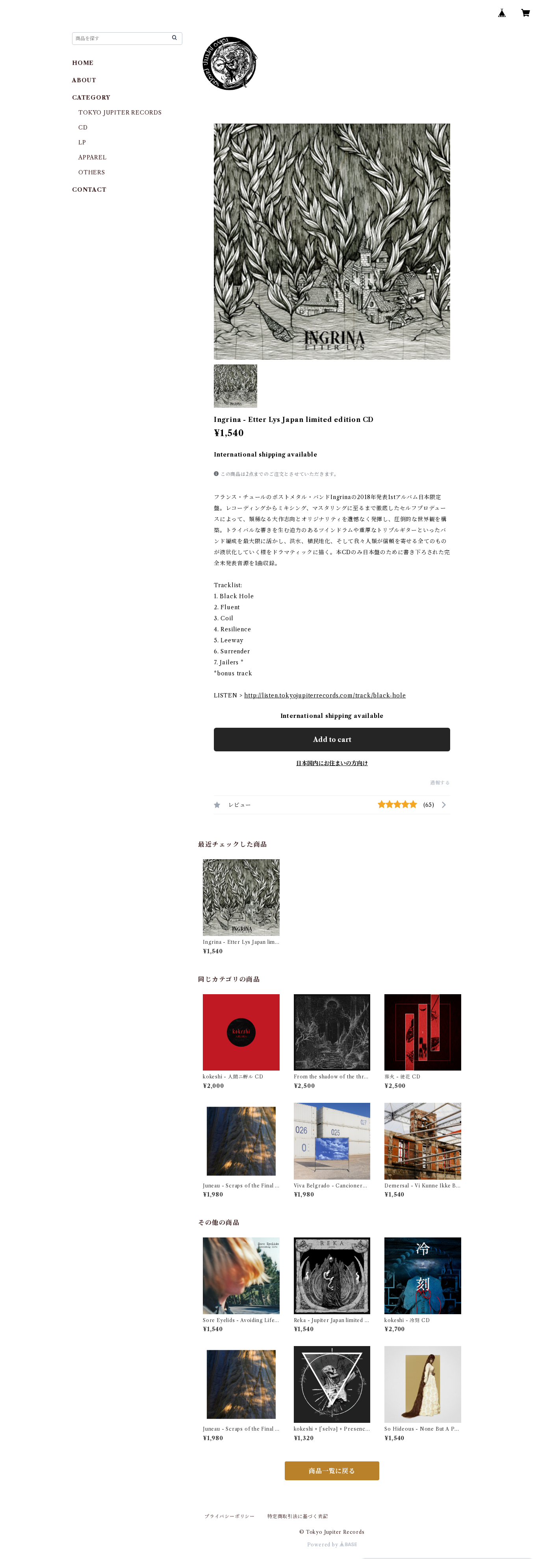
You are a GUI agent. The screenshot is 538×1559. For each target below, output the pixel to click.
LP (82, 142)
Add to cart (332, 739)
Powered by (323, 1545)
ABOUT (84, 80)
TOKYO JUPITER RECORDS (120, 112)
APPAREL (92, 157)
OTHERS (91, 172)
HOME (83, 63)
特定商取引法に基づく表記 (297, 1516)
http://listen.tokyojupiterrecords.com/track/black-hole (325, 695)
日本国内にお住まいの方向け (332, 763)
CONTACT (89, 189)
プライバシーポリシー (229, 1516)
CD (83, 127)
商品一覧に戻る (332, 1471)
